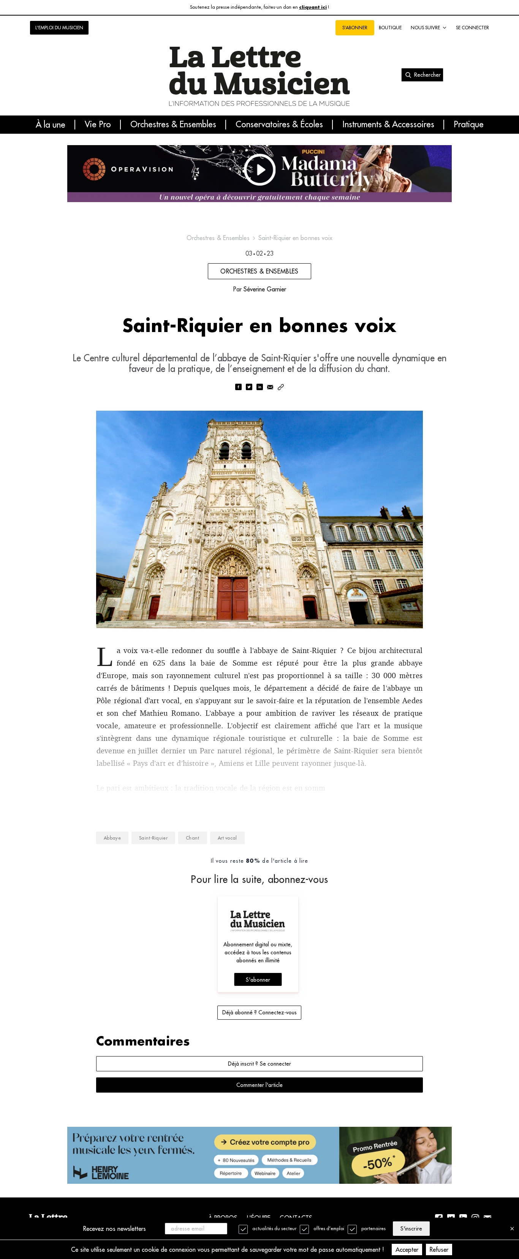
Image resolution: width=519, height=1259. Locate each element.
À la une (50, 125)
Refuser (439, 1249)
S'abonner (258, 979)
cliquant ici (313, 7)
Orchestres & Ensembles (173, 125)
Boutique (390, 27)
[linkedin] (259, 388)
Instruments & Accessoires (388, 125)
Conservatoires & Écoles (279, 125)
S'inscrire (411, 1228)
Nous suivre (425, 27)
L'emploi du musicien (59, 27)
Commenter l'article (259, 1085)
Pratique (469, 125)
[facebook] (238, 388)
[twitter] (249, 388)
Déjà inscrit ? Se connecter (259, 1063)
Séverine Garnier (265, 289)
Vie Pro (98, 125)
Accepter (407, 1249)
